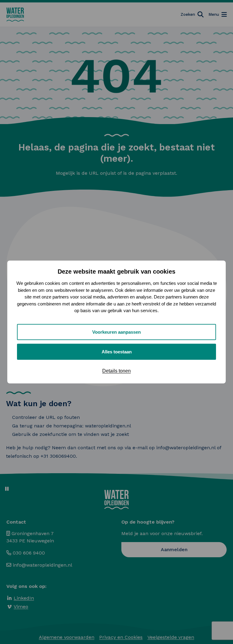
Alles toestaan (117, 351)
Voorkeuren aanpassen (116, 332)
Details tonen (116, 370)
